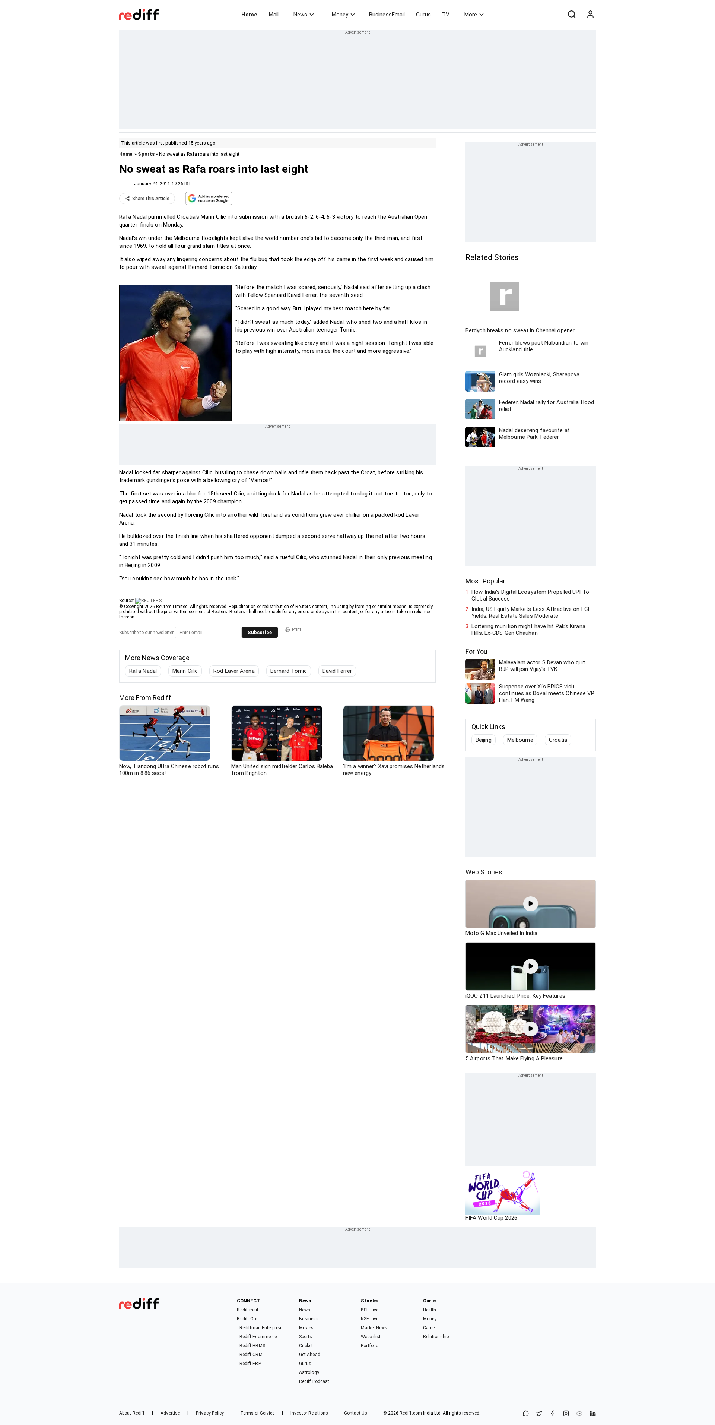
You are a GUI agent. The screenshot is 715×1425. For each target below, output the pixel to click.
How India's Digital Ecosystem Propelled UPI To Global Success (530, 595)
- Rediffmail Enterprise (259, 1327)
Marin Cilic (185, 671)
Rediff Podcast (314, 1381)
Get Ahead (309, 1354)
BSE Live (369, 1309)
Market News (374, 1327)
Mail (274, 14)
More (470, 14)
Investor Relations (309, 1413)
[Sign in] (590, 14)
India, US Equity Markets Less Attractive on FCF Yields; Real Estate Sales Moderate (531, 612)
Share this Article (150, 198)
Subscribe (260, 632)
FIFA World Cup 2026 (491, 1218)
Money (340, 14)
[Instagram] (566, 1414)
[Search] (571, 14)
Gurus (423, 14)
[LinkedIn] (593, 1414)
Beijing (484, 740)
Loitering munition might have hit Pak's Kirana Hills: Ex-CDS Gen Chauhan (528, 629)
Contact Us (355, 1413)
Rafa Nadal (143, 671)
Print (296, 629)
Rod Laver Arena (234, 671)
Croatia (558, 740)
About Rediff (131, 1413)
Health (429, 1309)
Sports (146, 154)
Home (249, 14)
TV (445, 14)
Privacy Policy (210, 1413)
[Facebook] (553, 1414)
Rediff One (247, 1318)
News (300, 14)
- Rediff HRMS (251, 1345)
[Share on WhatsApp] (526, 1414)
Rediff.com (411, 1413)
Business (309, 1318)
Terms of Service (257, 1413)
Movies (306, 1327)
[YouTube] (579, 1414)
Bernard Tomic (288, 671)
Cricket (306, 1345)
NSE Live (369, 1318)
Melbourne (520, 740)
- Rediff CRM (249, 1354)
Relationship (436, 1336)
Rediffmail (247, 1309)
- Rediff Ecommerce (257, 1336)
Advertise (170, 1413)
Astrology (309, 1372)
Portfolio (369, 1345)
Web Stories (483, 872)
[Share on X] (539, 1414)
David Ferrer (337, 671)
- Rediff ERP (249, 1363)
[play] (530, 903)
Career (429, 1327)
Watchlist (371, 1336)
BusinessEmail (387, 14)
